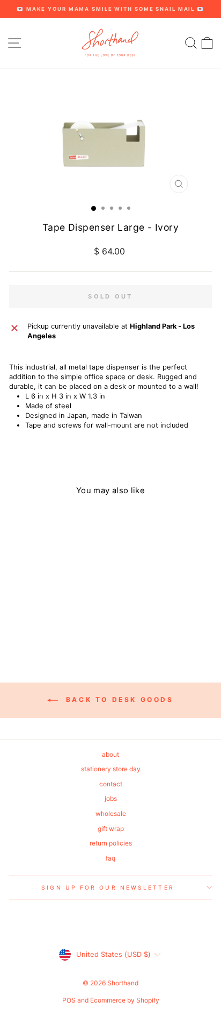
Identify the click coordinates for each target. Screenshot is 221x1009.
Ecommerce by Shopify (124, 1000)
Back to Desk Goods (117, 699)
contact (110, 784)
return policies (111, 843)
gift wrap (111, 829)
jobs (111, 798)
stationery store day (111, 769)
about (110, 754)
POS (69, 1000)
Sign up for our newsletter (107, 887)
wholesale (110, 813)
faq (110, 858)
